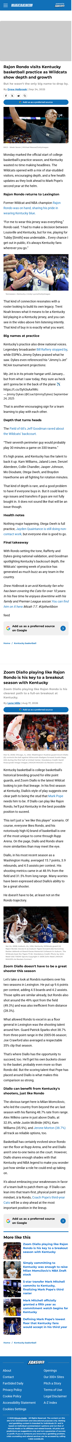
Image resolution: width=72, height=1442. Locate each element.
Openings (50, 1370)
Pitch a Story (52, 1383)
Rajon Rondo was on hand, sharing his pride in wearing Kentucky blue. (32, 208)
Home (6, 643)
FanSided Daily (13, 1383)
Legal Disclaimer (55, 1396)
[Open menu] (5, 5)
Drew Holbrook (17, 89)
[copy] (24, 95)
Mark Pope (55, 796)
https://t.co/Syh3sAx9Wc (20, 389)
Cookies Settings (14, 1409)
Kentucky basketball (25, 643)
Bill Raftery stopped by (52, 349)
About (7, 1370)
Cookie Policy (12, 1396)
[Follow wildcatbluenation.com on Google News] (63, 628)
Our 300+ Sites (54, 1377)
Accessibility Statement (19, 1402)
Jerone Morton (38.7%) (50, 1128)
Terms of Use (53, 1390)
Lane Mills (14, 703)
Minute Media (20, 1418)
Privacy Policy (12, 1390)
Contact (8, 1377)
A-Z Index (50, 1402)
